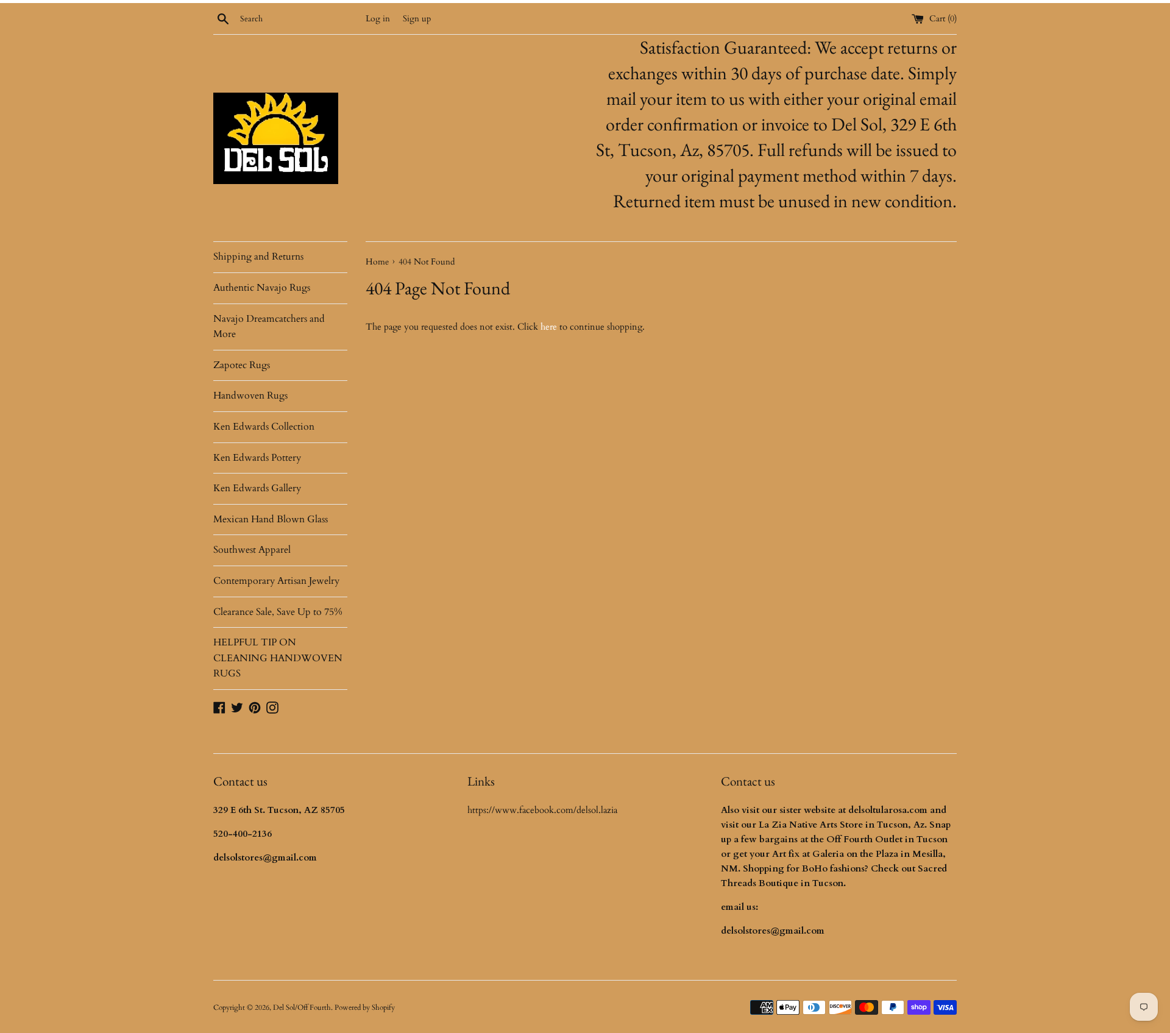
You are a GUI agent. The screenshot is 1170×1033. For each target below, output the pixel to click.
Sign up (417, 18)
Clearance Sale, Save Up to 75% (277, 612)
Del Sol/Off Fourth (302, 1007)
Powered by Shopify (365, 1007)
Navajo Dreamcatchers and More (269, 326)
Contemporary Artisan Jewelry (276, 580)
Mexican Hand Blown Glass (270, 519)
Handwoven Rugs (250, 395)
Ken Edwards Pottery (257, 457)
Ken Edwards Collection (263, 426)
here (549, 327)
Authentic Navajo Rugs (261, 287)
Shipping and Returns (258, 256)
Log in (378, 18)
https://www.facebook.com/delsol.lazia (542, 810)
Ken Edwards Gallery (257, 488)
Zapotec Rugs (241, 365)
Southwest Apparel (252, 549)
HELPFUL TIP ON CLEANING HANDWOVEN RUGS (277, 658)
